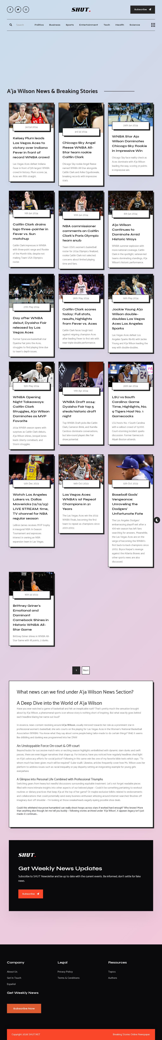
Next (86, 670)
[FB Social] (10, 9)
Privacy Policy (65, 972)
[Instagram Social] (26, 9)
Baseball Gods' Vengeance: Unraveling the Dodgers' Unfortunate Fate (127, 504)
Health (119, 24)
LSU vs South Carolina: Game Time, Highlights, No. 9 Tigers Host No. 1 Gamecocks (129, 406)
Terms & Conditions (69, 978)
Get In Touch (14, 978)
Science (135, 24)
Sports (70, 24)
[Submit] (11, 25)
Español (11, 984)
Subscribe (140, 9)
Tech (106, 24)
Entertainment (88, 24)
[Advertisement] (81, 56)
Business (54, 24)
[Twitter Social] (18, 9)
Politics (39, 24)
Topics (112, 972)
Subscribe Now (24, 1008)
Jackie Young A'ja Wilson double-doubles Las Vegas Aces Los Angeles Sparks (128, 318)
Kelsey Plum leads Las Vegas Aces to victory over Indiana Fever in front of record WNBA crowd (31, 147)
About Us (12, 972)
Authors (112, 978)
